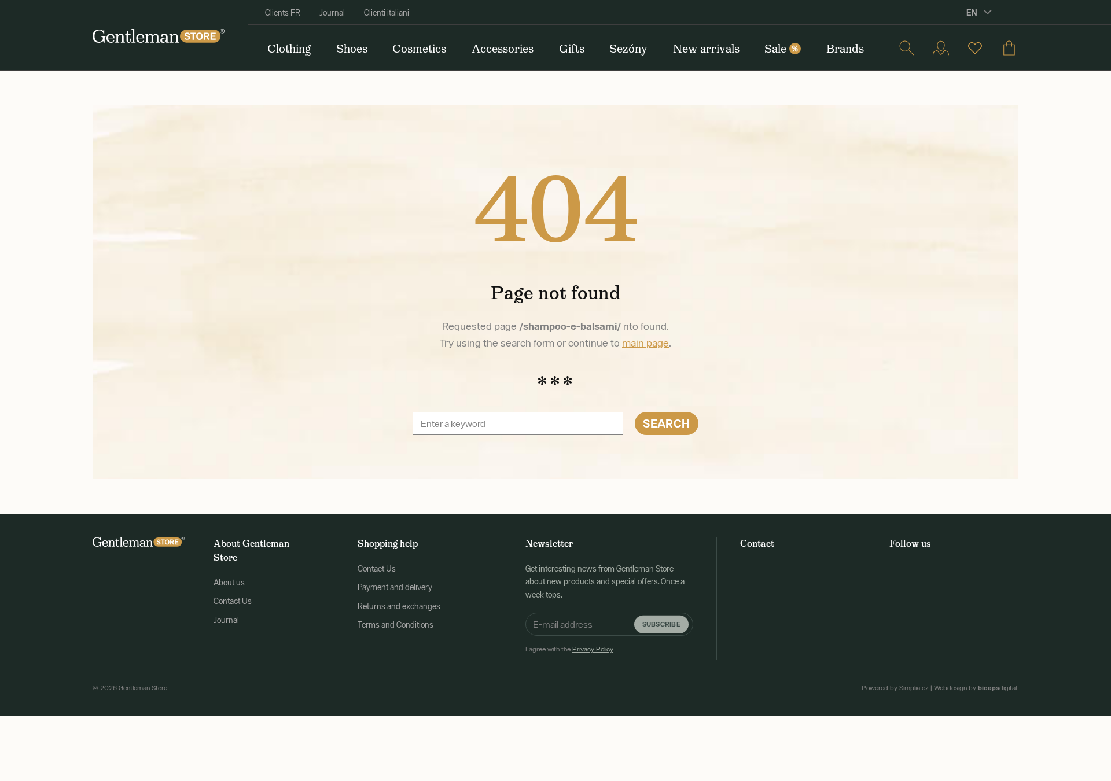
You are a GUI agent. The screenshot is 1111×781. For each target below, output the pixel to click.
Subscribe (661, 624)
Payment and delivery (395, 587)
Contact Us (233, 601)
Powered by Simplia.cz (895, 688)
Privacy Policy (592, 649)
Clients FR (282, 12)
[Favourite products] (975, 48)
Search (666, 423)
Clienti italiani (386, 12)
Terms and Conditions (395, 624)
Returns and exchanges (399, 606)
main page (645, 343)
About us (229, 582)
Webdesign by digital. (976, 688)
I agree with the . (570, 649)
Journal (332, 12)
